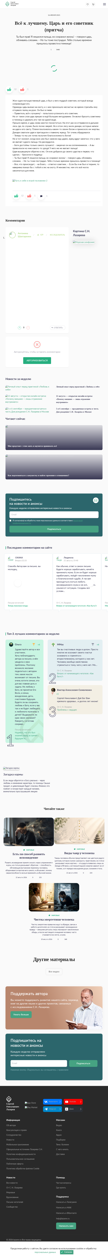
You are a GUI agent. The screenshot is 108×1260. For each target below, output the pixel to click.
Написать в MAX (63, 1208)
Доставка (60, 1154)
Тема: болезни (62, 1145)
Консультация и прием (16, 1130)
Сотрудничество (13, 1135)
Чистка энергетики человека (54, 920)
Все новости (12, 1183)
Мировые (30, 850)
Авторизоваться (37, 360)
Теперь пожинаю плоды (18, 606)
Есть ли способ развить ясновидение (29, 856)
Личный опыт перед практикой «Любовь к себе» (78, 387)
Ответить (58, 328)
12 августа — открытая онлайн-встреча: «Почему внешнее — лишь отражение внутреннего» (74, 399)
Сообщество (12, 1207)
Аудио (59, 1135)
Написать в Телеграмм (66, 1202)
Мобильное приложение (17, 1145)
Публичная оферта (14, 1164)
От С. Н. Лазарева (14, 1188)
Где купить (61, 1188)
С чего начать (62, 1150)
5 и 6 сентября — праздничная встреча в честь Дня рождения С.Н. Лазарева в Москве (77, 410)
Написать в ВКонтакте (66, 1213)
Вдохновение (12, 1197)
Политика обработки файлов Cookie (22, 1169)
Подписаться (54, 529)
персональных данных (45, 1252)
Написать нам (66, 1226)
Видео (59, 1125)
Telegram (52, 1109)
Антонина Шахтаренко (24, 235)
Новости (10, 1140)
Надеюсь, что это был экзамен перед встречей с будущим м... (27, 736)
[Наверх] (103, 1230)
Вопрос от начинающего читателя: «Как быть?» (76, 606)
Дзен (71, 1109)
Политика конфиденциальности (21, 1154)
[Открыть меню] (104, 4)
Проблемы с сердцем (67, 710)
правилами (63, 1070)
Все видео (54, 972)
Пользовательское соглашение (20, 1159)
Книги (59, 1130)
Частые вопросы (63, 1183)
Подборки (60, 1140)
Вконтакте (53, 1102)
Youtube (72, 1102)
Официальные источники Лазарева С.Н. (24, 1150)
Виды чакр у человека (79, 853)
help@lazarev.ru (63, 1219)
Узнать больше (21, 1014)
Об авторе (11, 1125)
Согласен (68, 1252)
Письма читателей (14, 1202)
